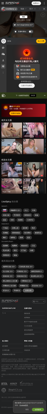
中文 (37, 301)
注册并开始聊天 (26, 85)
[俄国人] (4, 210)
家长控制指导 (28, 330)
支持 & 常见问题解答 (30, 346)
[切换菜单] (2, 3)
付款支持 (27, 350)
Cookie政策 (28, 326)
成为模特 (5, 346)
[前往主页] (14, 3)
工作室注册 (5, 350)
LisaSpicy (6, 201)
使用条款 (27, 317)
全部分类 (28, 290)
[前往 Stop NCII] (15, 390)
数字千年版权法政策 (30, 322)
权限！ (30, 81)
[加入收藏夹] (3, 41)
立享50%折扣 (15, 113)
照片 (32, 9)
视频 (23, 9)
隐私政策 (27, 313)
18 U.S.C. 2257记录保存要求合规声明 (13, 397)
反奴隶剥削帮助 (29, 334)
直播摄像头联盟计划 (8, 354)
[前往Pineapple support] (4, 390)
